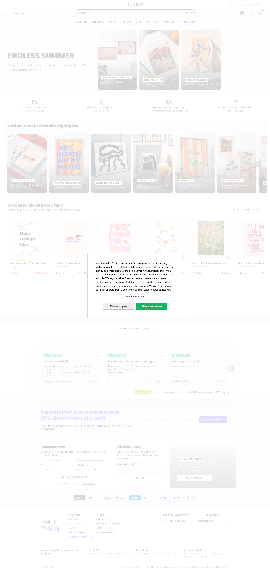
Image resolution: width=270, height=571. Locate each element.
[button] (135, 297)
